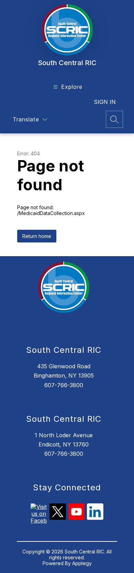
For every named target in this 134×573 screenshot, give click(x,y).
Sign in (105, 101)
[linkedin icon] (95, 517)
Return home (36, 236)
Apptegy (82, 563)
